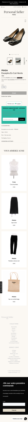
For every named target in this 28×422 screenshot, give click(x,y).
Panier (24, 7)
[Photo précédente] (3, 38)
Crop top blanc (14, 184)
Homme (13, 330)
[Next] (26, 60)
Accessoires (13, 333)
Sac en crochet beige (14, 299)
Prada (14, 182)
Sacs (13, 331)
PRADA (4, 70)
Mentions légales (14, 360)
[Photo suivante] (24, 38)
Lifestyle (13, 336)
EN (14, 7)
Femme (13, 328)
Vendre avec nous (14, 353)
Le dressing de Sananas (14, 342)
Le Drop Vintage (14, 341)
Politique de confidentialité (14, 361)
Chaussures (13, 334)
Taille (2, 84)
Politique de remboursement (14, 358)
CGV (14, 355)
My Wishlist (18, 7)
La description (5, 125)
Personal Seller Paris (16, 370)
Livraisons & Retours (7, 141)
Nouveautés (14, 326)
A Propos (14, 350)
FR (15, 7)
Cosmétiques (14, 338)
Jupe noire (14, 222)
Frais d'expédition (11, 79)
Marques (13, 339)
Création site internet (12, 372)
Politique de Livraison (14, 363)
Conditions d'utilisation (14, 356)
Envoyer (22, 119)
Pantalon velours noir (14, 261)
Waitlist (14, 352)
